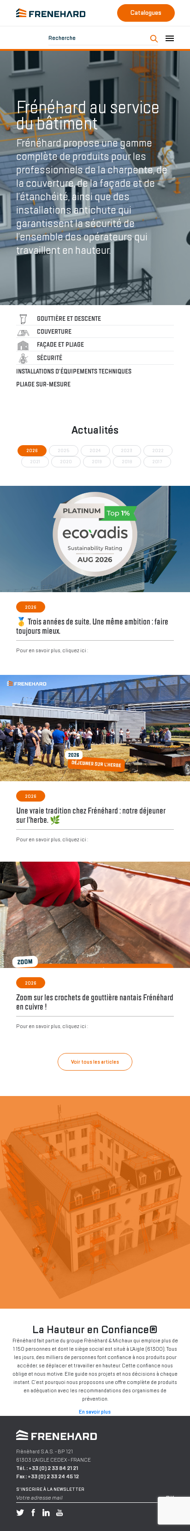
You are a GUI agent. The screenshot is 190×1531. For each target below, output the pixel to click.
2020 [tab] (66, 462)
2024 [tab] (95, 450)
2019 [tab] (97, 462)
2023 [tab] (126, 450)
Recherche (62, 38)
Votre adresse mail (39, 1497)
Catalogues (146, 12)
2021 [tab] (35, 462)
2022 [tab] (158, 450)
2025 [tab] (64, 450)
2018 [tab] (127, 462)
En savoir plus (95, 1411)
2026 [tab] (32, 450)
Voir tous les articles (95, 1062)
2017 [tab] (157, 462)
